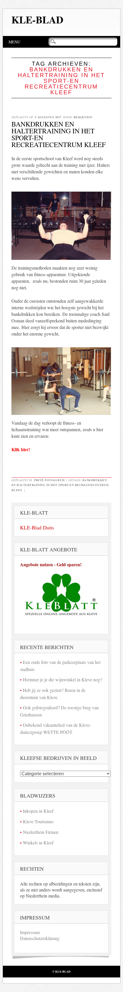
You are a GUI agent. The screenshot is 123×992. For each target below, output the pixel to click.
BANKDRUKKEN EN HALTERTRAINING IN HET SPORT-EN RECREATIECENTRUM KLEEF (58, 134)
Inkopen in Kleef (38, 811)
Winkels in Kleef (38, 843)
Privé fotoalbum (49, 480)
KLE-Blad (37, 19)
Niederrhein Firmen (40, 832)
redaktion (83, 117)
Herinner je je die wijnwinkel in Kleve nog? (62, 679)
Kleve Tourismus (38, 821)
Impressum (30, 932)
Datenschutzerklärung (39, 938)
